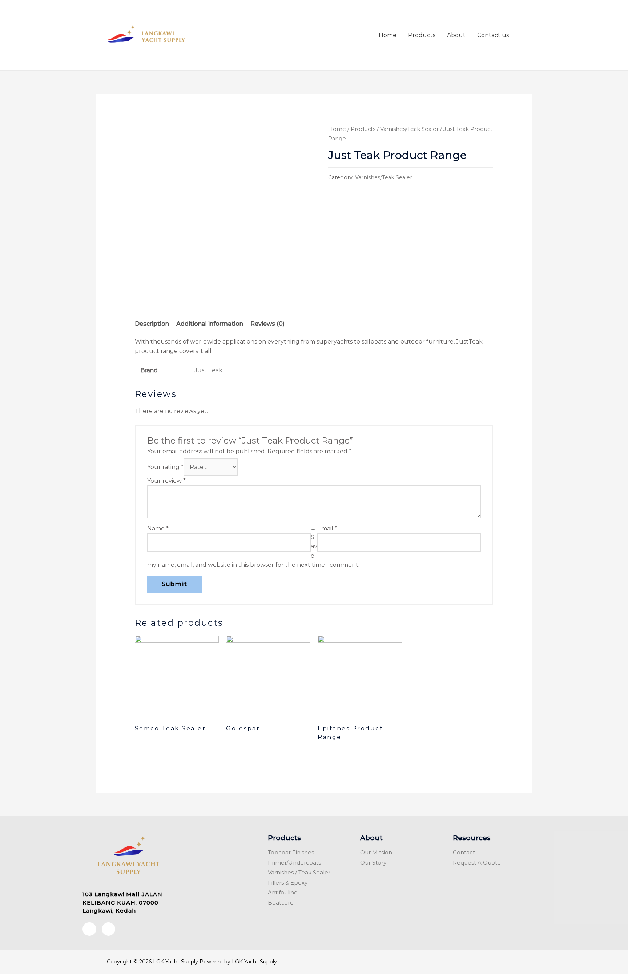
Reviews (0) (267, 323)
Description (152, 323)
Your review (166, 480)
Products (421, 35)
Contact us (493, 35)
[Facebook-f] (89, 929)
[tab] (152, 324)
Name (158, 528)
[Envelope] (109, 929)
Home (387, 35)
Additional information (209, 323)
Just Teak (208, 370)
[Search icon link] (523, 35)
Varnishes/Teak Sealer (409, 129)
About (456, 35)
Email (327, 528)
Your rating (165, 467)
